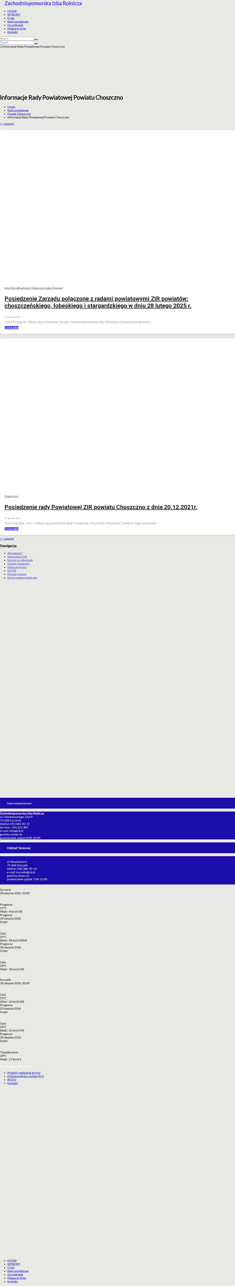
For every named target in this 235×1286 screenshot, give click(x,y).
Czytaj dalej (11, 327)
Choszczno (38, 288)
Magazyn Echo (16, 28)
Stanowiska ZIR (17, 556)
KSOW (11, 570)
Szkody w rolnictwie (20, 560)
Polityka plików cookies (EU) (25, 1076)
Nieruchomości (17, 567)
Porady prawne (16, 574)
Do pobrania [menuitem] (15, 1274)
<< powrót (7, 123)
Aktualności (14, 553)
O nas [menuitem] (11, 1267)
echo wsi (10, 288)
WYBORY (13, 14)
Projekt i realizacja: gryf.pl (23, 1072)
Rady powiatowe (17, 21)
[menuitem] (12, 1260)
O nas (11, 18)
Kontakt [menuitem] (12, 1281)
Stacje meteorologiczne (22, 577)
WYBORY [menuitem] (13, 1264)
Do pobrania (15, 25)
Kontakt (12, 32)
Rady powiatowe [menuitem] (17, 1271)
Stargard (58, 288)
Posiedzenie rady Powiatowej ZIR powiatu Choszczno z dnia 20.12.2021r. (101, 507)
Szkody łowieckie (18, 563)
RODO (11, 1079)
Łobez (48, 288)
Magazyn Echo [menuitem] (16, 1278)
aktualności (23, 288)
